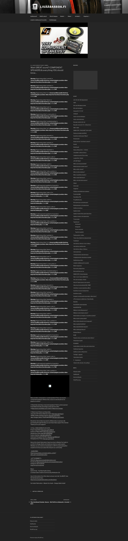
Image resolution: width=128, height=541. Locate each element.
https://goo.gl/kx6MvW (47, 430)
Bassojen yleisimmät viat (79, 122)
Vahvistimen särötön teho (79, 246)
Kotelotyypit (76, 147)
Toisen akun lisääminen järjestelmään (82, 238)
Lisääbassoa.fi (53, 6)
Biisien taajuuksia (77, 265)
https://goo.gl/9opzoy (49, 431)
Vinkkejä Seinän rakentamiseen (80, 254)
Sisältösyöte (76, 374)
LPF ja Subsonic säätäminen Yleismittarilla (83, 299)
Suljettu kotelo (76, 211)
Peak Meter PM (77, 197)
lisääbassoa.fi (33, 16)
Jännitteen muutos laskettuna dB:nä (81, 288)
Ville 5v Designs (53, 16)
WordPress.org (77, 380)
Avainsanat (78, 224)
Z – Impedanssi (77, 360)
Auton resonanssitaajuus (79, 116)
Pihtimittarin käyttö (78, 340)
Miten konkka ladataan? (79, 172)
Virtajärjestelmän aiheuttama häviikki (82, 257)
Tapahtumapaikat (79, 232)
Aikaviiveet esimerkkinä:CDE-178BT (82, 285)
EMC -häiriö (76, 127)
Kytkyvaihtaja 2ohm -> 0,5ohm (80, 149)
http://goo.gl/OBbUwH (53, 437)
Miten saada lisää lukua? (79, 177)
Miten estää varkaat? (78, 169)
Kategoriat (77, 226)
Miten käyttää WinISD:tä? (79, 324)
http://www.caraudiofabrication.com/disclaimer (44, 479)
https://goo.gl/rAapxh (57, 414)
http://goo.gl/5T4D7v (54, 415)
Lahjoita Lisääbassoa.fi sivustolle (38, 20)
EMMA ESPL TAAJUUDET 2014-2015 (82, 130)
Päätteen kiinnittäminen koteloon (81, 191)
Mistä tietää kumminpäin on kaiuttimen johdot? (84, 315)
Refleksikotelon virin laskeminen (81, 205)
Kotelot (62, 16)
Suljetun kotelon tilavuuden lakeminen (82, 213)
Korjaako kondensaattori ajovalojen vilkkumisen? (85, 296)
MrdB (74, 335)
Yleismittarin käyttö (78, 357)
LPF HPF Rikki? (77, 161)
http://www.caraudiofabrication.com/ (46, 460)
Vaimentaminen (77, 251)
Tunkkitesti (76, 240)
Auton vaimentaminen (78, 119)
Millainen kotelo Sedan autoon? (80, 313)
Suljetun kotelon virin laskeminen (81, 216)
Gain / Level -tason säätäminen (80, 276)
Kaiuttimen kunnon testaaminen (81, 290)
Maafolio (75, 301)
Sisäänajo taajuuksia (78, 349)
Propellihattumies (77, 199)
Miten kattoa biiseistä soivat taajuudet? (82, 321)
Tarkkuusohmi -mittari (78, 235)
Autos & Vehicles (38, 491)
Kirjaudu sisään (77, 371)
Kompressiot (76, 138)
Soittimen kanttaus (77, 208)
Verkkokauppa (52, 20)
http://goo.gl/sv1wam (58, 417)
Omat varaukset (79, 229)
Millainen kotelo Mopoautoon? (80, 310)
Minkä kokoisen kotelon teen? (80, 166)
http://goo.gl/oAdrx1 (48, 438)
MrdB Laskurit (43, 16)
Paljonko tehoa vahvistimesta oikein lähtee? (83, 338)
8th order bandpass (78, 108)
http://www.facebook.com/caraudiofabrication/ (50, 462)
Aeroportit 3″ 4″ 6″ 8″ (78, 111)
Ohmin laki (75, 186)
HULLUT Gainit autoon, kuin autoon (81, 282)
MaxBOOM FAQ (77, 307)
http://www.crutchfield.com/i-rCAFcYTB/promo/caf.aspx (47, 408)
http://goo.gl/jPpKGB (46, 433)
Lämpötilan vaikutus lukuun (79, 152)
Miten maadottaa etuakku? (79, 174)
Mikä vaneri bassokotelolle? (80, 163)
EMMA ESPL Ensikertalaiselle (80, 274)
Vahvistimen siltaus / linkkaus (80, 249)
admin (46, 65)
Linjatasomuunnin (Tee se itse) (80, 155)
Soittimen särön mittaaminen (80, 351)
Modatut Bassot (77, 332)
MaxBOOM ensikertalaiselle (80, 304)
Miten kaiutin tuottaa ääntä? (80, 318)
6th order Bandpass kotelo (79, 105)
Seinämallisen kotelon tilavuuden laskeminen (84, 346)
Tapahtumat (76, 222)
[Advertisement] (85, 80)
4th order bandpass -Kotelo (79, 279)
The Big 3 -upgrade (77, 354)
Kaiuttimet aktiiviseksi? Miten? (80, 136)
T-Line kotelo (76, 219)
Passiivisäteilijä (77, 194)
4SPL (74, 102)
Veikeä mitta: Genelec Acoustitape (81, 362)
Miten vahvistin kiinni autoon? (80, 180)
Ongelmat (86, 16)
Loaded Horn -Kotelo (78, 158)
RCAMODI (75, 343)
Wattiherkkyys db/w (78, 260)
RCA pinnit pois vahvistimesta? (80, 202)
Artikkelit (77, 16)
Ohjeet (69, 16)
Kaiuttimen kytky (77, 293)
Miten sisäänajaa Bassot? (79, 329)
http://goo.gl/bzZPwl (45, 435)
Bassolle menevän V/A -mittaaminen (82, 124)
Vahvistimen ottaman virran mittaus (81, 243)
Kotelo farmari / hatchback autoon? (81, 141)
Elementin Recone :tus (78, 271)
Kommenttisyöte (77, 377)
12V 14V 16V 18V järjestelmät (80, 100)
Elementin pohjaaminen (79, 268)
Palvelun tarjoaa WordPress (36, 537)
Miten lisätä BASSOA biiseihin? (80, 326)
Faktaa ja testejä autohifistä (80, 133)
